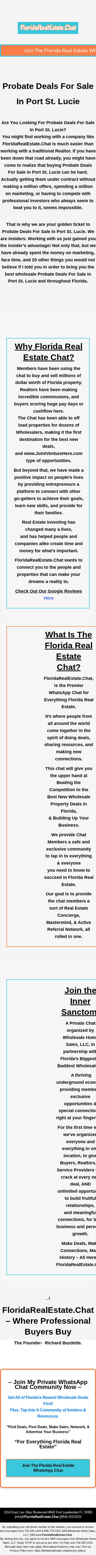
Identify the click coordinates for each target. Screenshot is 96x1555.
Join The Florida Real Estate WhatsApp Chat (48, 1467)
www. (54, 1534)
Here (49, 598)
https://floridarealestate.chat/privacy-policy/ (60, 1550)
